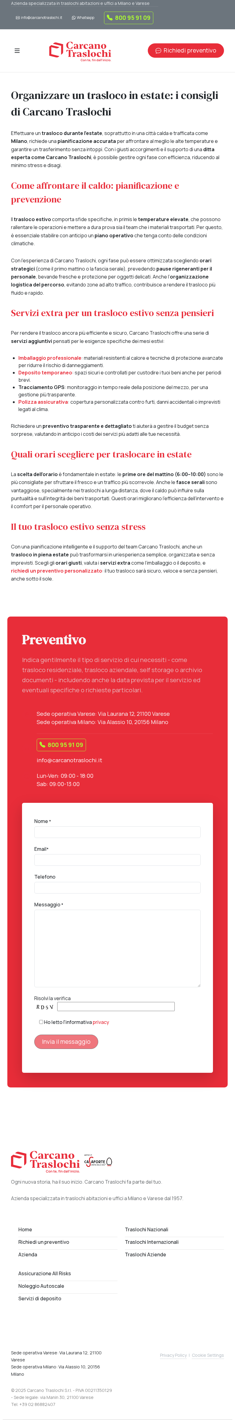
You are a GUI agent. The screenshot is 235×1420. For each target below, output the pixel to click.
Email (41, 849)
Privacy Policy (173, 1355)
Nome (42, 821)
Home (25, 1229)
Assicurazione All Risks (44, 1273)
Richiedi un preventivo (43, 1242)
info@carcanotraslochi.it (41, 17)
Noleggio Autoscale (41, 1286)
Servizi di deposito (39, 1298)
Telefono (44, 876)
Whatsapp (85, 17)
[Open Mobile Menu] (17, 50)
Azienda (27, 1254)
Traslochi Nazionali (146, 1229)
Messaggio (48, 904)
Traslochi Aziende (145, 1254)
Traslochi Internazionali (152, 1242)
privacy (101, 1022)
